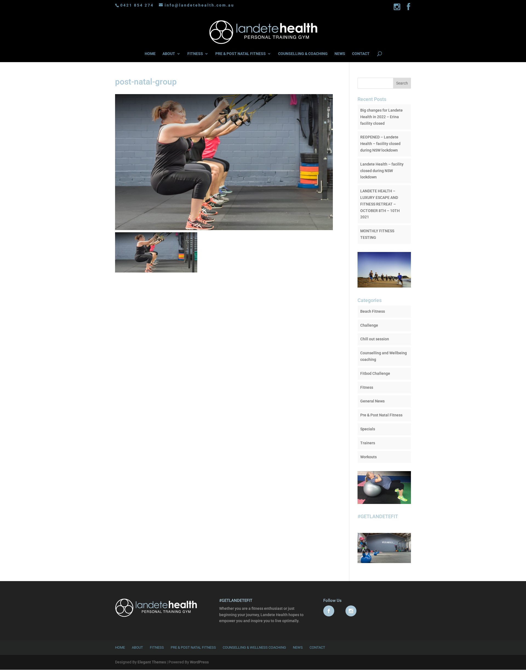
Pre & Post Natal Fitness (381, 415)
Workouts (368, 457)
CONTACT (361, 54)
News (298, 647)
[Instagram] (397, 8)
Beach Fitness (372, 311)
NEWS (340, 54)
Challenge (369, 325)
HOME (150, 54)
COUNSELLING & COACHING (303, 54)
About (137, 647)
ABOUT (168, 54)
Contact (317, 647)
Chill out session (374, 339)
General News (372, 401)
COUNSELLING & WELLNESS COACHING (254, 647)
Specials (367, 429)
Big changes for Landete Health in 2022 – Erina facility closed (381, 117)
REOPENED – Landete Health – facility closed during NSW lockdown (380, 143)
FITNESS (195, 54)
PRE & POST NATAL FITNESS (240, 54)
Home (120, 647)
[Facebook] (409, 8)
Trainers (367, 443)
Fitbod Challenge (375, 373)
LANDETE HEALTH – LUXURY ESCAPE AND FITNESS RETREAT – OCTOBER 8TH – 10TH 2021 (380, 204)
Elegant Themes (152, 662)
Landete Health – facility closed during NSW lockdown (382, 170)
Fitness (366, 387)
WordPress (199, 662)
